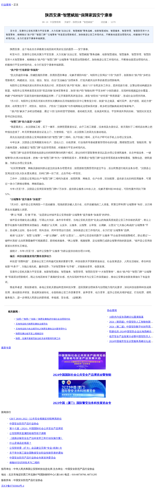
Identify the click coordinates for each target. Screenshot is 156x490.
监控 (138, 90)
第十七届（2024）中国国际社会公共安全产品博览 (36, 428)
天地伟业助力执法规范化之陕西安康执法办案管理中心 (41, 329)
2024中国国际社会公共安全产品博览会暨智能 (82, 374)
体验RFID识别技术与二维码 (24, 462)
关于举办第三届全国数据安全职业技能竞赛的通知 (36, 453)
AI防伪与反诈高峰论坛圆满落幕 (126, 317)
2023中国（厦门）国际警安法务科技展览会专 (82, 402)
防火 (13, 75)
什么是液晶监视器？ (20, 443)
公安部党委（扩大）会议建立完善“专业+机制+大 (35, 448)
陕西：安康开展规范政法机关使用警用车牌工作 (38, 338)
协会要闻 (112, 310)
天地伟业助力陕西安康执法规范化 (32, 324)
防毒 (37, 75)
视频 (133, 90)
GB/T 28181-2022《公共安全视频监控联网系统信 (35, 418)
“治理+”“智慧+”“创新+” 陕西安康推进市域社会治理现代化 (43, 319)
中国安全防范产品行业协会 (24, 423)
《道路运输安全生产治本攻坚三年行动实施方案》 (36, 438)
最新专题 (6, 347)
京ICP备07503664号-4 (12, 486)
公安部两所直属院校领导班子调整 (27, 433)
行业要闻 (6, 4)
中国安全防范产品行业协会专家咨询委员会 (32, 457)
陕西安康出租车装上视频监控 (29, 333)
